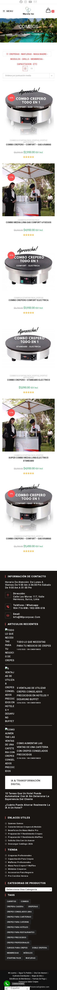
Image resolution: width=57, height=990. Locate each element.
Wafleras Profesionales (19, 862)
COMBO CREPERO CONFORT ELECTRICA (28, 300)
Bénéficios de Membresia (20, 979)
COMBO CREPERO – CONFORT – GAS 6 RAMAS (28, 144)
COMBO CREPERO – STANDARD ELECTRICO (28, 380)
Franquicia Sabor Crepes (28, 982)
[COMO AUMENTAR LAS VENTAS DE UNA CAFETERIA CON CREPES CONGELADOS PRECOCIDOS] (10, 750)
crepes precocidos (16, 937)
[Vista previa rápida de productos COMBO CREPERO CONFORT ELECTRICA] (53, 246)
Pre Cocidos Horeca (18, 876)
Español (14, 988)
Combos (37, 34)
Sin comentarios (34, 649)
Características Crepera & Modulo (24, 827)
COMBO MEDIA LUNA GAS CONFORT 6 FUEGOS (28, 222)
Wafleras (30, 958)
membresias (13, 953)
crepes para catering (18, 922)
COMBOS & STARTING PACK (20, 140)
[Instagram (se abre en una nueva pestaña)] (25, 1)
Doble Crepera (39, 948)
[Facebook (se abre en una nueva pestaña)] (21, 1)
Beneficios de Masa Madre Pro (23, 830)
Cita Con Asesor (40, 973)
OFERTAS (35, 140)
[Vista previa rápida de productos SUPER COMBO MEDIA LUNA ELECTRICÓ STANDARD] (53, 404)
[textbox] (28, 889)
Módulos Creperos (17, 869)
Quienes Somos (15, 823)
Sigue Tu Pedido (25, 973)
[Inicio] (16, 34)
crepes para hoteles (17, 927)
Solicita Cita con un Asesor (21, 840)
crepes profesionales (18, 943)
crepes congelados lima (19, 912)
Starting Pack (14, 958)
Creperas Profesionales (19, 855)
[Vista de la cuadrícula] (25, 68)
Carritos (11, 901)
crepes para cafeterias (19, 917)
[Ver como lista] (31, 68)
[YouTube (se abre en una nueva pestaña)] (30, 1)
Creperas (33, 907)
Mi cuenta (12, 973)
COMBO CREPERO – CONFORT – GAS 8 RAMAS (28, 538)
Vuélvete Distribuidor (21, 976)
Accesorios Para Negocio (20, 872)
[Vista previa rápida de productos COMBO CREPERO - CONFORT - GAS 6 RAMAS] (53, 89)
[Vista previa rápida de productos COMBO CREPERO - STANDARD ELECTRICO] (53, 324)
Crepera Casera (15, 907)
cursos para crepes (17, 948)
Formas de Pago (39, 979)
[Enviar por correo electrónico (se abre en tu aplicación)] (35, 1)
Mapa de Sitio (37, 976)
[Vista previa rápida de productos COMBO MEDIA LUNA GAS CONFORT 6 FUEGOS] (53, 168)
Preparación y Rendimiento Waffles (25, 837)
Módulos (28, 953)
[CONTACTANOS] (7, 984)
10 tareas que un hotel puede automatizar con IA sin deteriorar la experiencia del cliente (27, 796)
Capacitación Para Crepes (21, 859)
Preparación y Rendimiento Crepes (25, 834)
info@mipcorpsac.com (26, 617)
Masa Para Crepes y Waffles (22, 866)
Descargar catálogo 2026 (20, 844)
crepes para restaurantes (20, 932)
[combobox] (28, 889)
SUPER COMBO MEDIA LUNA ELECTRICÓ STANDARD (28, 459)
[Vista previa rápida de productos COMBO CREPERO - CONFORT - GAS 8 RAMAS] (53, 485)
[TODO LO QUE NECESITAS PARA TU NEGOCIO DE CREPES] (10, 645)
